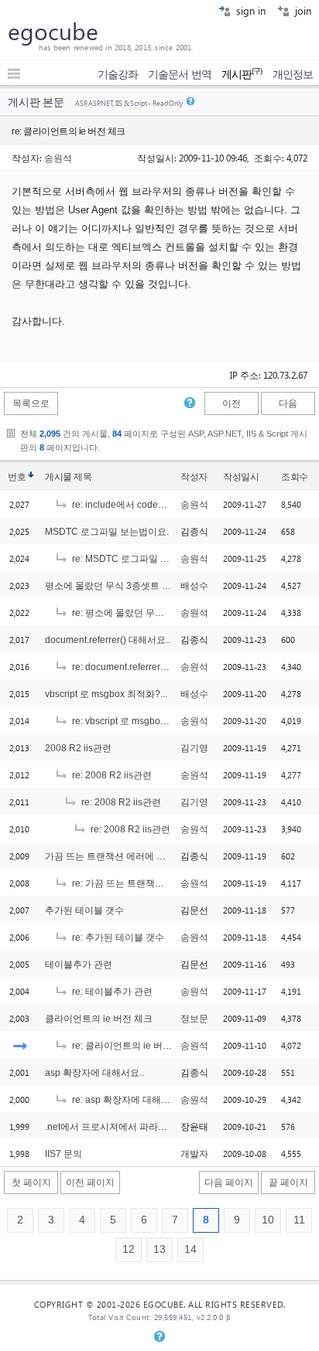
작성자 (194, 476)
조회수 (294, 476)
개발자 (194, 1154)
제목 (82, 476)
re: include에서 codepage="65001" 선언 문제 (165, 504)
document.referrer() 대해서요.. (107, 640)
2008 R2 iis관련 (78, 748)
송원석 (58, 157)
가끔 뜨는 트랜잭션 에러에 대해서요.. (121, 856)
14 (190, 1249)
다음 (288, 403)
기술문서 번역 (179, 74)
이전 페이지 (90, 1182)
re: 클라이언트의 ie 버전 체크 (131, 1045)
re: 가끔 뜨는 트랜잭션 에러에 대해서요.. (154, 883)
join (301, 10)
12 (128, 1249)
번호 (17, 476)
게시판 (241, 74)
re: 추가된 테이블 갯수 (117, 937)
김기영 (194, 748)
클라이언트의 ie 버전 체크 (99, 1018)
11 (299, 1220)
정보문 (194, 1018)
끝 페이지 (288, 1182)
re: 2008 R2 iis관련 (111, 775)
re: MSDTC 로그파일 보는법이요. (139, 558)
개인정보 (293, 74)
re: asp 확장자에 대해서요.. (127, 1099)
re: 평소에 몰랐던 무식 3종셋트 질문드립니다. (165, 612)
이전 (231, 403)
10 (268, 1220)
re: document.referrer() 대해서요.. (140, 667)
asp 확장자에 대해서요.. (94, 1072)
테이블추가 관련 (78, 964)
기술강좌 (118, 74)
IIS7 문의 (63, 1154)
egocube (53, 30)
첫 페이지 (31, 1182)
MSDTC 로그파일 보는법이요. (107, 531)
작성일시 (241, 476)
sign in (249, 10)
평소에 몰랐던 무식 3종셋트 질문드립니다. (132, 585)
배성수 (194, 585)
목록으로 (31, 403)
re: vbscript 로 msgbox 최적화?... (139, 721)
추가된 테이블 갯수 (84, 910)
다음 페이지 (228, 1182)
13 (159, 1249)
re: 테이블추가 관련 (111, 991)
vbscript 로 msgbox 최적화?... (106, 694)
